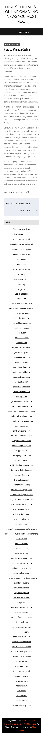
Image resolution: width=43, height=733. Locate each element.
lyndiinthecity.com (21, 352)
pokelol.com (21, 333)
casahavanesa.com (21, 328)
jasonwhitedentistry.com (21, 401)
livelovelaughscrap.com (21, 445)
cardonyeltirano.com (21, 431)
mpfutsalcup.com (21, 593)
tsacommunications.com (21, 563)
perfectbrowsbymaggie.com (21, 421)
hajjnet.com (21, 298)
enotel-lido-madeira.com (21, 607)
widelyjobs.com (21, 460)
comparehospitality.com (21, 441)
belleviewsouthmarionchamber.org (21, 411)
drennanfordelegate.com (21, 617)
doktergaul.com (21, 524)
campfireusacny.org (21, 485)
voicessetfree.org (21, 475)
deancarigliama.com (21, 573)
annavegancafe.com (21, 597)
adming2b (10, 192)
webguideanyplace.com (21, 568)
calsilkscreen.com (21, 588)
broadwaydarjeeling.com (21, 470)
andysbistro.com (21, 553)
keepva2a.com (21, 548)
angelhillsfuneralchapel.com (21, 499)
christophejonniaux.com (21, 455)
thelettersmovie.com (21, 392)
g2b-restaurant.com (21, 509)
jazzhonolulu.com (21, 338)
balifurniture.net (21, 426)
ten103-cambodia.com (21, 642)
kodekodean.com (21, 632)
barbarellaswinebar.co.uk (21, 303)
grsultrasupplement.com (21, 504)
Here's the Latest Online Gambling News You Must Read (21, 14)
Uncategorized (11, 44)
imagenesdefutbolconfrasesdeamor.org (21, 534)
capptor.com (21, 450)
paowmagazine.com (21, 387)
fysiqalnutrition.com (21, 367)
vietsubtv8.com (21, 382)
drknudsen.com (21, 543)
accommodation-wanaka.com (21, 308)
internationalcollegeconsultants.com (21, 529)
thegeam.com (21, 539)
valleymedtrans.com (21, 514)
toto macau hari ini (21, 681)
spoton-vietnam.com (21, 637)
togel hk (21, 289)
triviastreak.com (21, 622)
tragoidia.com (21, 342)
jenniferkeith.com (21, 583)
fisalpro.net (21, 602)
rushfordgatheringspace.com (21, 465)
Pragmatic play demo (21, 229)
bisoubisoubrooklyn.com (21, 406)
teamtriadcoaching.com (21, 627)
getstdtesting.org (21, 318)
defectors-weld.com (21, 372)
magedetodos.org (21, 519)
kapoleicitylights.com (21, 377)
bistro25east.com (21, 480)
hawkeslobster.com (22, 357)
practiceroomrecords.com (21, 436)
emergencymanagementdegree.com (21, 578)
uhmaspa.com (21, 396)
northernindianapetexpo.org (21, 494)
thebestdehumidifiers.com (21, 558)
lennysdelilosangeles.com (21, 323)
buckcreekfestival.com (21, 347)
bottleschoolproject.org (21, 313)
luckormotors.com (21, 612)
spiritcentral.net (21, 362)
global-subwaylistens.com (21, 416)
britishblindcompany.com (21, 490)
